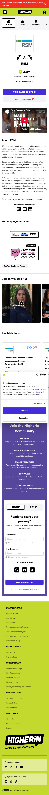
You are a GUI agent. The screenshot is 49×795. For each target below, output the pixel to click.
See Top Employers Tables (14, 266)
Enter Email (10, 534)
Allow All (24, 411)
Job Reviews (11, 618)
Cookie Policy (11, 707)
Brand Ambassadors (14, 682)
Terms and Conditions (14, 698)
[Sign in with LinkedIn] (24, 569)
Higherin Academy (13, 723)
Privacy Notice (33, 589)
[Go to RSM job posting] (21, 349)
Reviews (36, 25)
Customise (23, 418)
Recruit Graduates (13, 677)
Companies (10, 622)
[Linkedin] (30, 210)
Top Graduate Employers (16, 631)
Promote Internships (14, 668)
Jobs (22, 25)
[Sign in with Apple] (32, 569)
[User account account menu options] (45, 12)
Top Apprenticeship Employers (18, 627)
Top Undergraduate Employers (18, 636)
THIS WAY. (5, 5)
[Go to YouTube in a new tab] (21, 767)
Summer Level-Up (13, 640)
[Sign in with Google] (16, 569)
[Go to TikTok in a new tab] (16, 767)
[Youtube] (25, 210)
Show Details (36, 403)
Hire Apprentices (13, 673)
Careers (9, 728)
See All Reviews (24, 81)
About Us (10, 719)
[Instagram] (19, 210)
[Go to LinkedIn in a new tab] (6, 767)
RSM (8, 367)
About (9, 25)
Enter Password (12, 549)
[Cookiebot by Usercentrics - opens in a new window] (36, 374)
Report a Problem (13, 657)
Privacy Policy (11, 703)
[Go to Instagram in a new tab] (11, 767)
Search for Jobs (12, 613)
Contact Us (10, 652)
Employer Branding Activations (18, 686)
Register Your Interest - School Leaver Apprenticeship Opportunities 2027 (19, 361)
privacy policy (40, 392)
